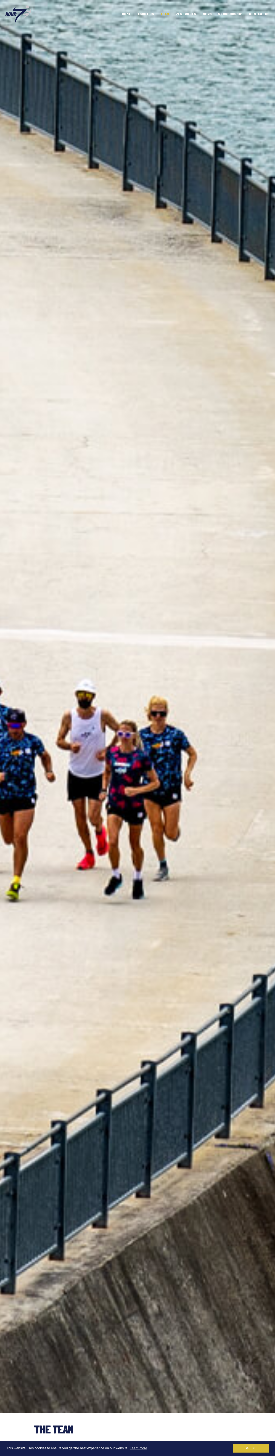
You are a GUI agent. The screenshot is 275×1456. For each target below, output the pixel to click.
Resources (186, 14)
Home (126, 14)
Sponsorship (230, 14)
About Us (146, 14)
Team (164, 14)
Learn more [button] (138, 1448)
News (207, 14)
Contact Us (259, 14)
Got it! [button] (250, 1448)
